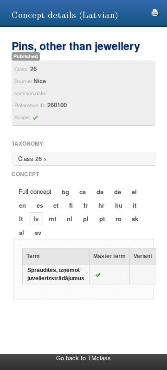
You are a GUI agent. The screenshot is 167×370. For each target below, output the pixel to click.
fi (71, 205)
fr (86, 205)
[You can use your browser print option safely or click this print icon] (155, 11)
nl (69, 218)
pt (102, 218)
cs (82, 191)
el (134, 191)
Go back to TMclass (83, 357)
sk (135, 218)
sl (21, 232)
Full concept (35, 191)
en (22, 205)
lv (36, 218)
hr (101, 205)
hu (118, 205)
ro (119, 218)
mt (52, 218)
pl (86, 218)
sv (38, 232)
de (117, 191)
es (40, 205)
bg (65, 191)
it (134, 205)
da (99, 191)
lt (21, 218)
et (55, 205)
